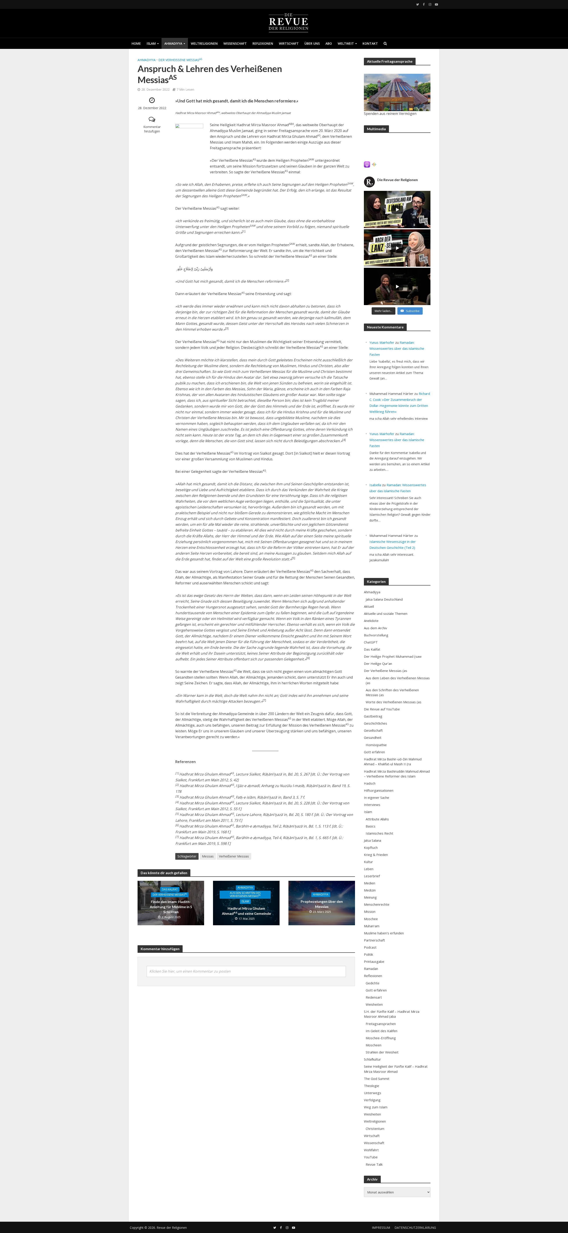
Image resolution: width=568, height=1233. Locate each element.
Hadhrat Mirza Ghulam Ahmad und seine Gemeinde (246, 910)
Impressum (381, 1227)
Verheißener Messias (234, 856)
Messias (208, 856)
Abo (328, 43)
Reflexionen (262, 43)
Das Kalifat (170, 889)
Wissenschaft (235, 43)
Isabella (375, 485)
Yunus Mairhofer (381, 342)
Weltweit (346, 43)
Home (136, 43)
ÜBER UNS (312, 43)
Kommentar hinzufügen (152, 129)
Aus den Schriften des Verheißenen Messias (245, 894)
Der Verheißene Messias (180, 60)
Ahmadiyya (173, 43)
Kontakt (370, 43)
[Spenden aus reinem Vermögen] (397, 92)
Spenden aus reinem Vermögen (390, 113)
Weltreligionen (204, 43)
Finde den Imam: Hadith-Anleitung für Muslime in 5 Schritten (171, 906)
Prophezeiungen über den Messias (322, 904)
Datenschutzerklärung (415, 1227)
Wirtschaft (289, 43)
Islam (151, 43)
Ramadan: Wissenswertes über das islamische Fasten (396, 348)
